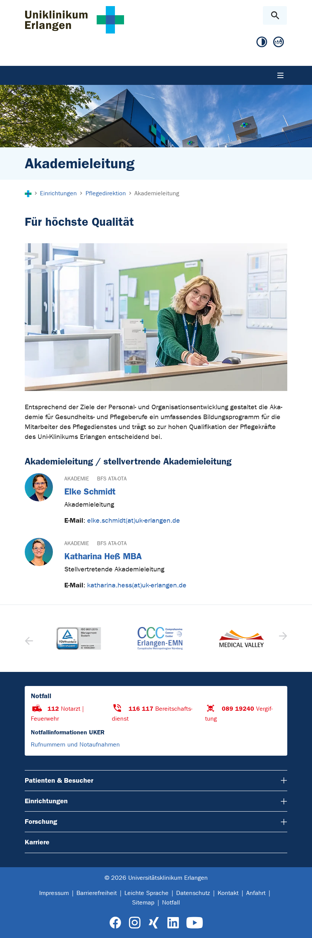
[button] (282, 638)
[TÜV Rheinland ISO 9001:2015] (74, 638)
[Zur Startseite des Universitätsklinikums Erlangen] (74, 20)
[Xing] (153, 923)
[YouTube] (194, 923)
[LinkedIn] (173, 923)
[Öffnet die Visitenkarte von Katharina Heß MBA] (39, 552)
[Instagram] (134, 923)
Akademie (76, 478)
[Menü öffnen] (280, 75)
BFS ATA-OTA (112, 478)
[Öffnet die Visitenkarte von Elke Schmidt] (39, 487)
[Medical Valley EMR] (237, 638)
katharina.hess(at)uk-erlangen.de (136, 585)
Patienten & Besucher (59, 780)
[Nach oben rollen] (300, 925)
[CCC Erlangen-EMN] (156, 638)
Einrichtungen (46, 801)
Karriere (37, 842)
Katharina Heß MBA (103, 556)
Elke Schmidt (90, 492)
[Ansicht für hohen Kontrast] (261, 42)
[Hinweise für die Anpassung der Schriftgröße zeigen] (278, 42)
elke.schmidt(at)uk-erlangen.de (133, 521)
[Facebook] (115, 923)
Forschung (41, 821)
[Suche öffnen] (275, 15)
